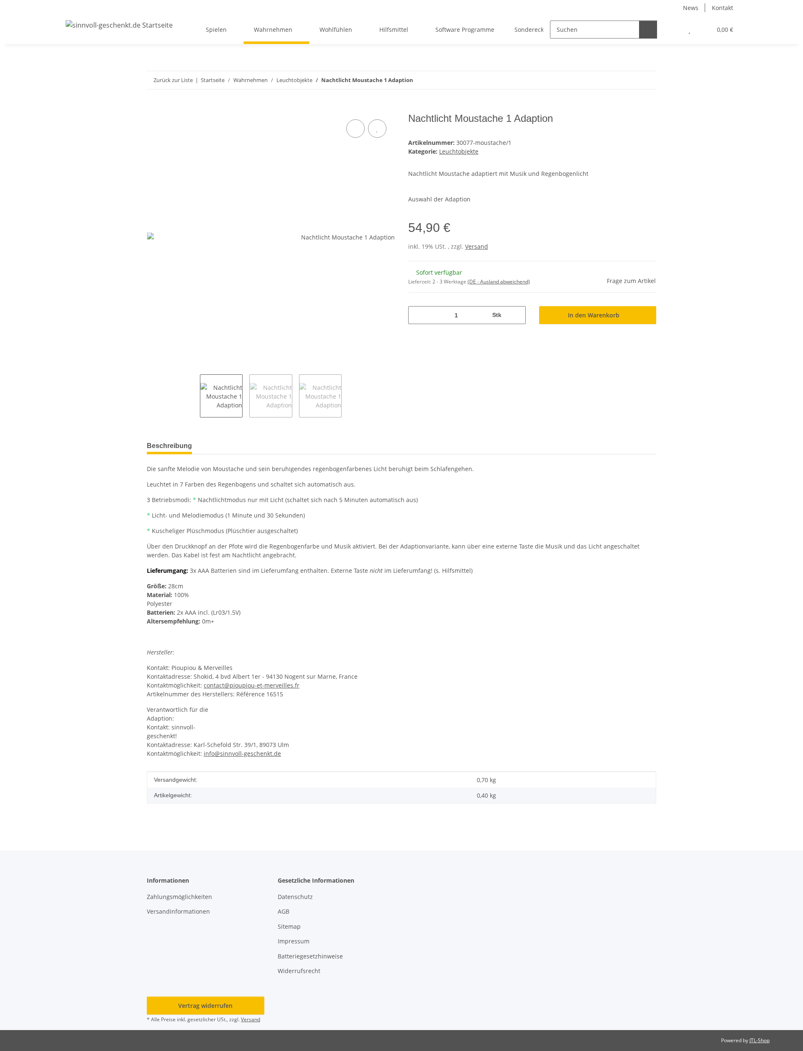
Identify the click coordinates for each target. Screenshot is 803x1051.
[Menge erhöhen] (516, 315)
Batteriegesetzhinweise (310, 956)
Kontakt (722, 8)
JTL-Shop (759, 1040)
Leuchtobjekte (458, 151)
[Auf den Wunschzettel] (377, 128)
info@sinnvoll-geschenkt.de (242, 753)
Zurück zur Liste (173, 80)
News (690, 8)
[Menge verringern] (418, 315)
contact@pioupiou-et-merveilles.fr (251, 685)
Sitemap (289, 926)
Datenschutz (295, 897)
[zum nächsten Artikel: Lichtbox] (647, 80)
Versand (476, 246)
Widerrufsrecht (299, 971)
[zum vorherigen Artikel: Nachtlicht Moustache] (629, 80)
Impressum (293, 941)
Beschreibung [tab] (169, 445)
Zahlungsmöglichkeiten (179, 897)
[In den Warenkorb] (153, 108)
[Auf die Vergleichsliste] (355, 128)
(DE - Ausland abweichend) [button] (499, 281)
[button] (673, 29)
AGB (283, 911)
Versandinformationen (178, 911)
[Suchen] (648, 30)
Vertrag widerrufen (205, 1006)
